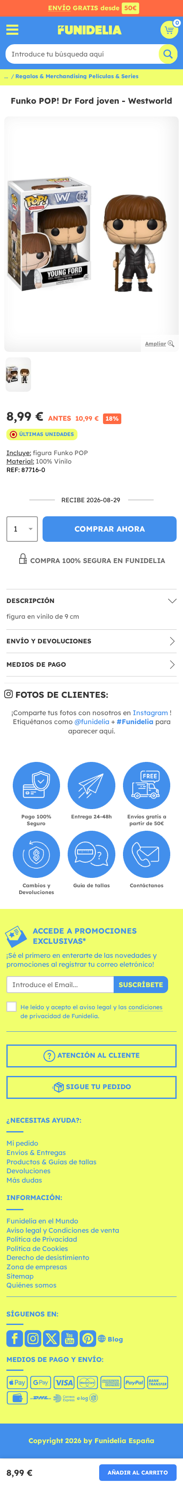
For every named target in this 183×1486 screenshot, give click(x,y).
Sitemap (20, 1276)
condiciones (146, 1007)
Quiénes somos (31, 1285)
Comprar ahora (109, 529)
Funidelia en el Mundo (42, 1221)
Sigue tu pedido (97, 1086)
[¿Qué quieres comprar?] (12, 30)
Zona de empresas (36, 1266)
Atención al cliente (97, 1055)
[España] (14, 1339)
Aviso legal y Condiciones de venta (62, 1230)
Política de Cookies (37, 1248)
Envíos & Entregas (36, 1152)
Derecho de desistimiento (47, 1257)
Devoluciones (28, 1170)
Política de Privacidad (41, 1239)
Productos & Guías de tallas (51, 1162)
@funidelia (91, 721)
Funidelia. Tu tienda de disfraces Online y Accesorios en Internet (90, 29)
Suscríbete (141, 984)
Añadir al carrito (138, 1472)
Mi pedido (22, 1143)
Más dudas (24, 1180)
